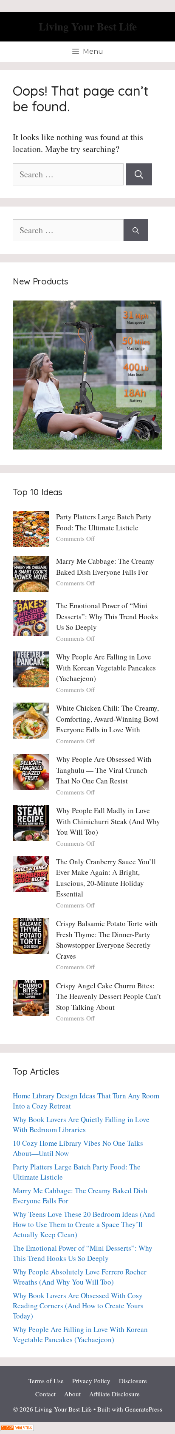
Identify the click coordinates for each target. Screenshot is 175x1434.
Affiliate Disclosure (114, 1394)
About (72, 1394)
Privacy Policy (91, 1380)
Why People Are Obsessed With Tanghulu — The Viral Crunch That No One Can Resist (104, 770)
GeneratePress (143, 1409)
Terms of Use (46, 1380)
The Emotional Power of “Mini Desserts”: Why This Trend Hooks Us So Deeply (107, 616)
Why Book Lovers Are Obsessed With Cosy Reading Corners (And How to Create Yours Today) (78, 1306)
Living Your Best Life (88, 26)
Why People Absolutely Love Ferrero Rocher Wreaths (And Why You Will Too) (80, 1277)
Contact (45, 1394)
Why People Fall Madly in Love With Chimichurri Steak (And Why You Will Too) (108, 821)
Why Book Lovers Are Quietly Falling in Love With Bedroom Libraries (81, 1124)
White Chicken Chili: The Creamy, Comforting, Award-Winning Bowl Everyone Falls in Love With (107, 718)
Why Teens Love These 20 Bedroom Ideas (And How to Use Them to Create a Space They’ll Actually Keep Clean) (84, 1224)
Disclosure (133, 1380)
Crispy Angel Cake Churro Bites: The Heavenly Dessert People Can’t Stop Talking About (108, 996)
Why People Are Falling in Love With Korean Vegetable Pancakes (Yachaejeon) (106, 667)
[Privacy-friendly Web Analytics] (17, 1428)
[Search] (139, 174)
